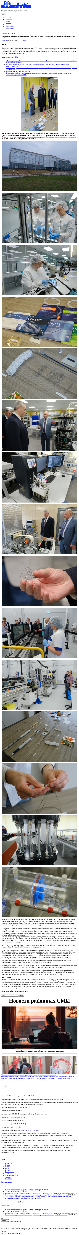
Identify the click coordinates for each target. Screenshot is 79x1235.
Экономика (8, 1179)
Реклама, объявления (10, 28)
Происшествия (8, 23)
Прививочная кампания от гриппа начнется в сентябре (23, 1190)
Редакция (5, 40)
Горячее (7, 1165)
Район (7, 1173)
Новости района (9, 17)
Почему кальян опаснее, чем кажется (18, 71)
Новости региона (9, 19)
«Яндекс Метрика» (53, 1133)
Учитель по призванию (12, 1191)
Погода (7, 1168)
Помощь (7, 1170)
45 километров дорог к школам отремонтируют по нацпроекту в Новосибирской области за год (36, 1195)
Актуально (8, 24)
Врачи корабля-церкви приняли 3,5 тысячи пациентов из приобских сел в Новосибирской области (37, 1193)
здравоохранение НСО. (10, 57)
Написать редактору (10, 26)
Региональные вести (8, 33)
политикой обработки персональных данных (30, 1147)
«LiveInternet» (64, 1133)
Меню (3, 14)
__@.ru (30, 1130)
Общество (8, 21)
